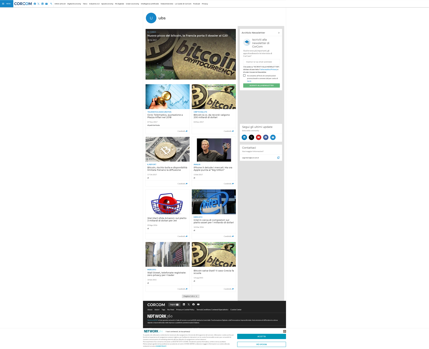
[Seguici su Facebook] (265, 137)
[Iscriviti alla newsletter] (273, 137)
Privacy (205, 4)
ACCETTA (262, 336)
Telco (85, 4)
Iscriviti (262, 85)
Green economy (132, 4)
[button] (6, 3)
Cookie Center (236, 309)
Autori (157, 309)
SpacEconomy (107, 4)
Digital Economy (74, 4)
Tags (163, 309)
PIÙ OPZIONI (261, 344)
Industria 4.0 (94, 4)
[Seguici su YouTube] (258, 137)
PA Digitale (119, 4)
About (149, 309)
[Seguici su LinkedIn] (244, 137)
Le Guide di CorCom (183, 4)
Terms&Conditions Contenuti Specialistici (212, 309)
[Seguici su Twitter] (251, 137)
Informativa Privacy (268, 69)
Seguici (173, 304)
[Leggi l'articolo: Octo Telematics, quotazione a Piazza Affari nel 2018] (168, 109)
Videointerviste (167, 4)
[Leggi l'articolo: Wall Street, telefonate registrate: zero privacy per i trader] (168, 267)
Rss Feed (170, 309)
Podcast (196, 4)
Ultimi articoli (60, 4)
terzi (249, 81)
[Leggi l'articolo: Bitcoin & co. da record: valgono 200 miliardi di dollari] (214, 109)
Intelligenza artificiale (150, 4)
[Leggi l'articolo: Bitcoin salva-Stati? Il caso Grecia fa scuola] (214, 267)
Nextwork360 (152, 320)
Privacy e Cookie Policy (185, 309)
